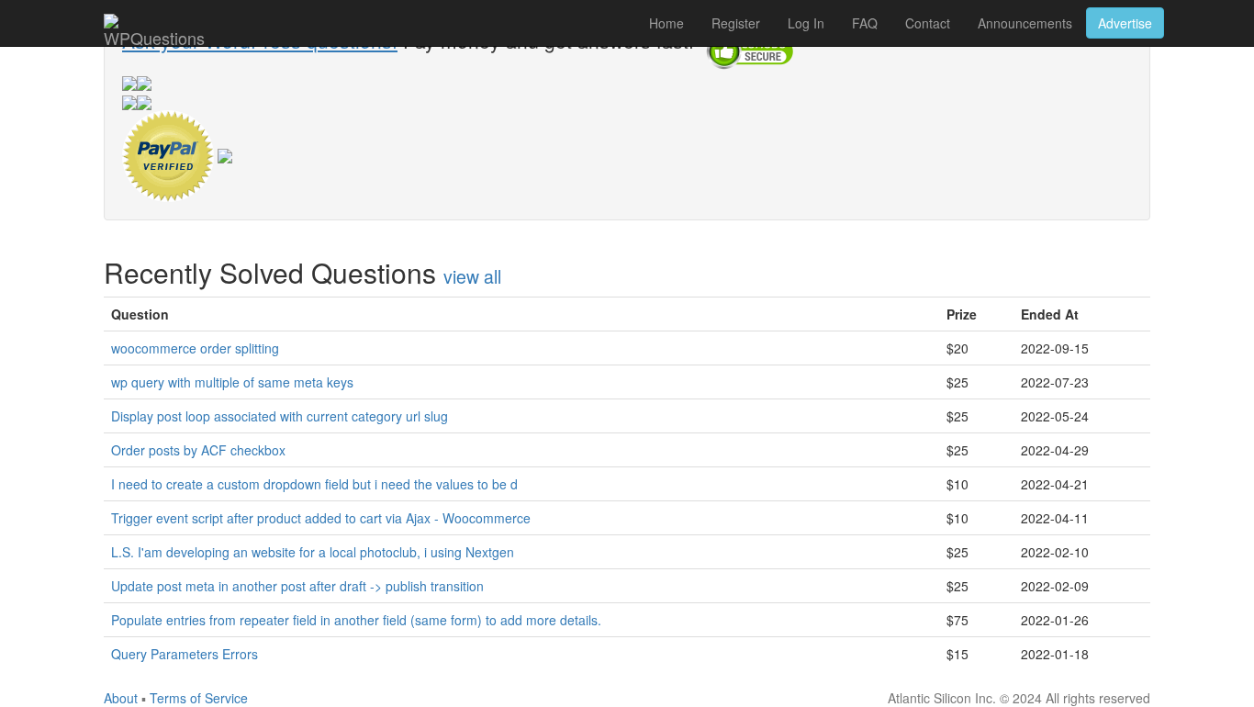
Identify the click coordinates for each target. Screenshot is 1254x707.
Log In (806, 23)
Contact (927, 23)
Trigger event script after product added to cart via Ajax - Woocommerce (321, 518)
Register (735, 23)
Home (666, 23)
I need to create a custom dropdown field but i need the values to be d (314, 484)
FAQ (865, 23)
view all (472, 276)
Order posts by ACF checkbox (198, 450)
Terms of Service (199, 698)
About (121, 698)
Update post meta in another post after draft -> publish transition (297, 586)
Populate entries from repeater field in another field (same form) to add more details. (356, 620)
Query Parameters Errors (184, 654)
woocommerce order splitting (195, 348)
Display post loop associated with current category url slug (279, 416)
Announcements (1025, 23)
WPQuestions (154, 36)
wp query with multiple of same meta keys (232, 382)
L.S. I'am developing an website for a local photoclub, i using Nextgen (312, 552)
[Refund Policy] (225, 153)
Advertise (1125, 23)
